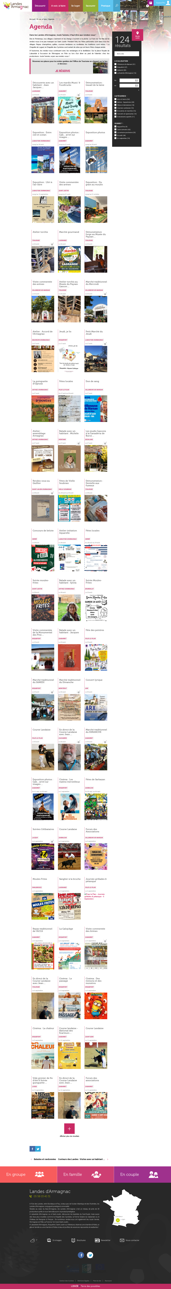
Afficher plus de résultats (69, 1136)
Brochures (81, 1240)
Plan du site (97, 1281)
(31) (126, 64)
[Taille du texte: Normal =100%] (103, 19)
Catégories (120, 96)
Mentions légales (83, 1281)
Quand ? (118, 123)
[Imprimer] (108, 19)
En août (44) (121, 135)
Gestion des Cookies (66, 1281)
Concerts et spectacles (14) (127, 114)
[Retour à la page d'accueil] (16, 11)
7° (36, 1240)
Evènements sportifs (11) (126, 117)
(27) (122, 67)
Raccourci (108, 1281)
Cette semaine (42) (124, 129)
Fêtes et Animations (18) (125, 105)
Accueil (32, 19)
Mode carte (137, 37)
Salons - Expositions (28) (125, 102)
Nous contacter (132, 1240)
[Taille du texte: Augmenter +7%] (96, 19)
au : (115, 85)
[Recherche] (116, 5)
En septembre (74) (123, 138)
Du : (115, 80)
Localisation (121, 61)
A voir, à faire (42, 19)
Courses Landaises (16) (125, 108)
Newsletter (105, 1240)
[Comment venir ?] (122, 1208)
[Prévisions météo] (33, 1240)
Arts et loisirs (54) (123, 99)
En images (57, 1240)
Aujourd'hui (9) (122, 127)
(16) (126, 73)
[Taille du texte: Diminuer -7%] (100, 19)
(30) (121, 70)
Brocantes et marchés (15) (126, 111)
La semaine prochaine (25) (126, 132)
